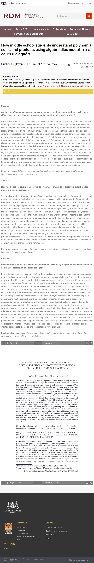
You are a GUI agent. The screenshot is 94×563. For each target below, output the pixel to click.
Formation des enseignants (28, 34)
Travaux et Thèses (80, 29)
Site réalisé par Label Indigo (79, 560)
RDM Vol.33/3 (86, 67)
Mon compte (74, 3)
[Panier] (90, 3)
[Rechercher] (89, 16)
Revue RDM (22, 29)
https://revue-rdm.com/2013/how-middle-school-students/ (65, 86)
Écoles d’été (73, 34)
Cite (6, 91)
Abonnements (41, 29)
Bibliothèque (59, 29)
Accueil (8, 29)
